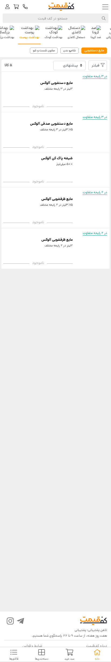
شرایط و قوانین (32, 646)
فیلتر (95, 65)
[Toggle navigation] (106, 7)
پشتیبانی (80, 630)
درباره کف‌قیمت (96, 646)
